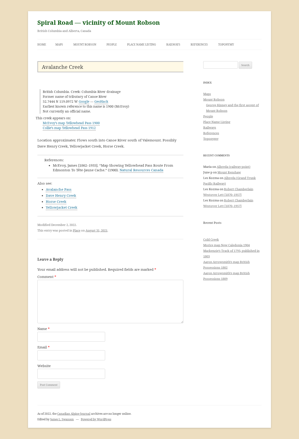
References (199, 44)
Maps (59, 44)
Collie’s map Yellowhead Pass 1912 (69, 128)
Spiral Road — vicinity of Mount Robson (98, 22)
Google (84, 101)
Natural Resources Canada (141, 170)
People (112, 44)
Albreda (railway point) (233, 167)
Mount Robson (84, 44)
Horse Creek (56, 201)
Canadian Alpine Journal (73, 414)
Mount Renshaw (229, 172)
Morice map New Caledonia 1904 (226, 245)
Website (44, 365)
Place (76, 230)
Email (43, 347)
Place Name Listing (141, 44)
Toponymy (226, 44)
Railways (173, 44)
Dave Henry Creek (61, 195)
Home (41, 44)
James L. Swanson (62, 419)
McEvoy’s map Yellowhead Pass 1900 (71, 123)
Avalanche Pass (58, 189)
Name (43, 328)
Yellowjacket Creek (61, 207)
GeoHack (101, 101)
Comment (46, 276)
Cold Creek (211, 239)
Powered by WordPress (96, 419)
